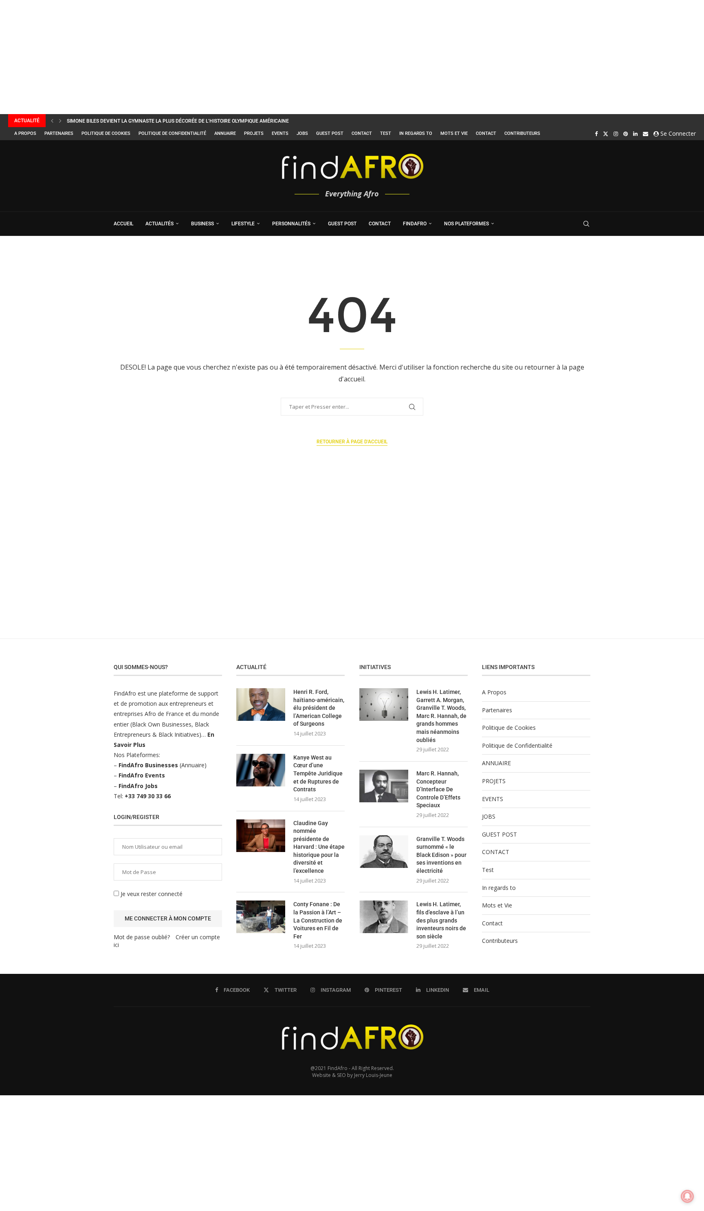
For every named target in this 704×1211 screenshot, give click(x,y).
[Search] (586, 224)
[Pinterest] (625, 133)
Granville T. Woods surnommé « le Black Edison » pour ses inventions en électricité (441, 855)
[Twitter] (605, 133)
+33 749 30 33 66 (148, 796)
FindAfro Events (142, 775)
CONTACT (362, 133)
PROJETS (254, 133)
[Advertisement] (244, 57)
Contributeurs (522, 133)
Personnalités (291, 224)
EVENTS (280, 133)
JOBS (302, 133)
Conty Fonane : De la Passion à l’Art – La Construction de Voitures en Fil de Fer (317, 920)
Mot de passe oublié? (142, 937)
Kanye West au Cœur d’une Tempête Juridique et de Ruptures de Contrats (318, 773)
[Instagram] (616, 133)
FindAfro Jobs (138, 786)
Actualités (159, 224)
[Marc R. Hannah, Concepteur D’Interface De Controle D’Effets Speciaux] (383, 786)
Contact (486, 133)
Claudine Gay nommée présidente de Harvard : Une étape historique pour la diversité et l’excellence (319, 847)
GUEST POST (329, 133)
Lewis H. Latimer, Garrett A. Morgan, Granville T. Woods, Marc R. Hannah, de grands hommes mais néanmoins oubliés (441, 716)
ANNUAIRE (225, 133)
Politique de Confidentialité (172, 133)
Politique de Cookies (105, 133)
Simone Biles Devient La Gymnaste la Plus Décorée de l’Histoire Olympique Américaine (178, 121)
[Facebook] (596, 133)
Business (202, 224)
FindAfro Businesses (148, 765)
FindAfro (415, 224)
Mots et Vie (454, 133)
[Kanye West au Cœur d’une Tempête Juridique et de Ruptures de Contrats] (260, 770)
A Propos (25, 133)
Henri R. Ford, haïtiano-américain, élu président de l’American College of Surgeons (318, 708)
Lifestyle (243, 224)
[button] (52, 120)
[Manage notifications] (687, 1196)
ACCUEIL (123, 224)
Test (385, 133)
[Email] (645, 133)
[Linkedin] (635, 133)
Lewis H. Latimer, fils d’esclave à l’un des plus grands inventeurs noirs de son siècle (441, 920)
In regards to (415, 133)
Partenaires (58, 133)
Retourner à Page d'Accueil (352, 442)
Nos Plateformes (466, 224)
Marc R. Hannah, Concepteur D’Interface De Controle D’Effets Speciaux (438, 789)
